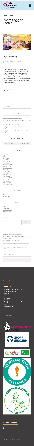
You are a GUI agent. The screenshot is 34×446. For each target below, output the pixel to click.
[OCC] (11, 5)
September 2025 (7, 168)
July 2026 (5, 156)
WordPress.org (7, 211)
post (4, 194)
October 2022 (7, 182)
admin (19, 61)
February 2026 (7, 163)
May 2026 (5, 160)
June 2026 (6, 158)
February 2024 (7, 176)
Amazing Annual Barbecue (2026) (12, 118)
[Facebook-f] (3, 428)
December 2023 (7, 178)
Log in (4, 206)
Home (5, 15)
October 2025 (7, 166)
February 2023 (7, 181)
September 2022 (7, 184)
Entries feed (6, 208)
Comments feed (7, 210)
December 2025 (7, 164)
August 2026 (6, 155)
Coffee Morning (10, 56)
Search (5, 217)
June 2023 (6, 179)
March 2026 (6, 161)
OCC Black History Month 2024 (20, 143)
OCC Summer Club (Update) (11, 124)
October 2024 (7, 174)
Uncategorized (7, 63)
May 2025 (5, 169)
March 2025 (6, 171)
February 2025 (7, 173)
